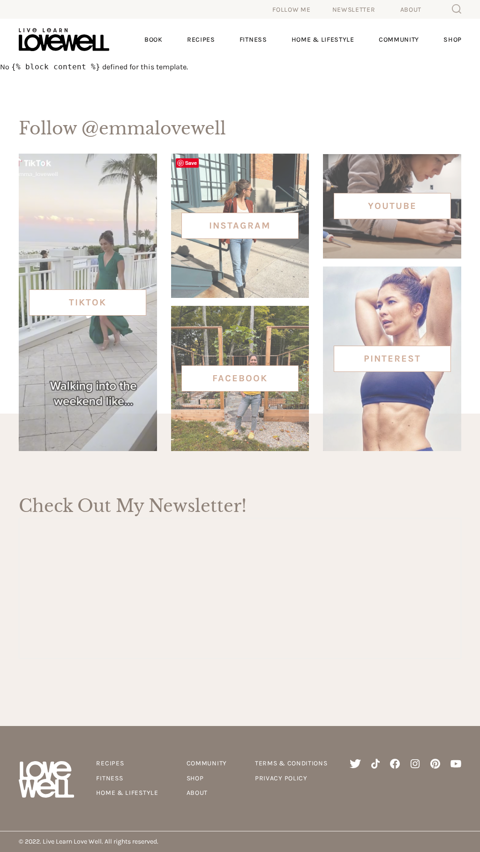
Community (399, 40)
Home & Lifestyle (323, 40)
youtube (392, 205)
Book (153, 40)
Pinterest (392, 358)
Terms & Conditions (291, 763)
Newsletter (353, 10)
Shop (452, 40)
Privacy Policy (281, 778)
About (411, 10)
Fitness (253, 40)
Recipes (201, 40)
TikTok (87, 302)
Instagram (239, 225)
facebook (240, 378)
